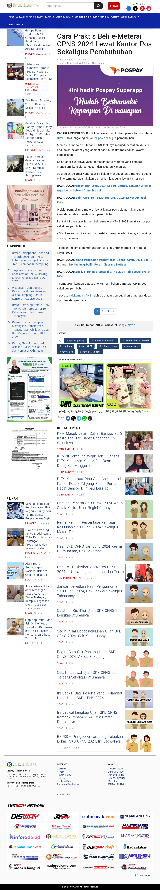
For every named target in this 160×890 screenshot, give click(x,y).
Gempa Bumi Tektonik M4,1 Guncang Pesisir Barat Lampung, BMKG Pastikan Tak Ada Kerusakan (37, 39)
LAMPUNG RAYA (63, 17)
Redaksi (61, 778)
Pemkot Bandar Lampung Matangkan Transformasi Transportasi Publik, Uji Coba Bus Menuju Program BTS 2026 (28, 330)
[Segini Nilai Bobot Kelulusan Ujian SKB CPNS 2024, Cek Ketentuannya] (139, 637)
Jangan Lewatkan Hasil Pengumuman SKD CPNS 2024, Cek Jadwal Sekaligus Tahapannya (89, 591)
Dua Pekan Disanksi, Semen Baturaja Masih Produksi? (38, 104)
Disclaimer (62, 768)
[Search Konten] (98, 6)
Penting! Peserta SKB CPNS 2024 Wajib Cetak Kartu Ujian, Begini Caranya (90, 505)
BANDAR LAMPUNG (25, 17)
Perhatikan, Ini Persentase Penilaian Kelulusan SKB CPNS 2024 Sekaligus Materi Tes (87, 527)
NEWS (11, 17)
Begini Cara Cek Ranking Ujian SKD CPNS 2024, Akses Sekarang (86, 654)
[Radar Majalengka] (62, 846)
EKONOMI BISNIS (83, 17)
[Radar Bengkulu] (135, 857)
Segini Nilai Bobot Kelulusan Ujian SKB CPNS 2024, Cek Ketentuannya (89, 634)
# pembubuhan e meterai (135, 340)
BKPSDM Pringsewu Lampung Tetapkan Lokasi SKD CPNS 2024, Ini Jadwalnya (90, 739)
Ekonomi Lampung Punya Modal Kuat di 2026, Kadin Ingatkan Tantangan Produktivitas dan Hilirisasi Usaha (38, 539)
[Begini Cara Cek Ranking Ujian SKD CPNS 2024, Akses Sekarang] (139, 657)
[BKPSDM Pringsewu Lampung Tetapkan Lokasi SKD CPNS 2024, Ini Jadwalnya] (139, 742)
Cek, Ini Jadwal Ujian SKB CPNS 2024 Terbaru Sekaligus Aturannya (88, 675)
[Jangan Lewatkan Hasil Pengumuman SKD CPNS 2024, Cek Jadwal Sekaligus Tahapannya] (139, 593)
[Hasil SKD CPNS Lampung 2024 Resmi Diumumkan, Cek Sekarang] (139, 552)
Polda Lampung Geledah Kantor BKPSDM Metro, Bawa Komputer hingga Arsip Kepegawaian (35, 166)
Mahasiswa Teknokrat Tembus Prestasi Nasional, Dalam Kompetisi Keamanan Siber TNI (38, 71)
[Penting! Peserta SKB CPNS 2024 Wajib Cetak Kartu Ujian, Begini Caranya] (139, 509)
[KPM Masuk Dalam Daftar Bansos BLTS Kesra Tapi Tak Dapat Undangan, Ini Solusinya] (139, 440)
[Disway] (25, 816)
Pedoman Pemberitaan (68, 784)
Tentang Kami (64, 781)
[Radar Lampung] (62, 836)
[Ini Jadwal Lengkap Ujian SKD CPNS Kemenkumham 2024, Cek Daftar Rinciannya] (139, 719)
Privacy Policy (64, 775)
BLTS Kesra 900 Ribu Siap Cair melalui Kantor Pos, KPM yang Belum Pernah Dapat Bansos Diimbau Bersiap (89, 483)
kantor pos (96, 138)
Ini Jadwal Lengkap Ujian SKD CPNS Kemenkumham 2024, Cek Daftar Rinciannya (87, 717)
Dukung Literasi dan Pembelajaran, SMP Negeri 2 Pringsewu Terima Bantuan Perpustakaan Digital (38, 511)
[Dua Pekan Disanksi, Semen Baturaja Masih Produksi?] (15, 107)
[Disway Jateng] (98, 836)
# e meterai (66, 346)
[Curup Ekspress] (62, 857)
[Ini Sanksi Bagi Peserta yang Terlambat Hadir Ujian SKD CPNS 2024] (139, 699)
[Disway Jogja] (98, 846)
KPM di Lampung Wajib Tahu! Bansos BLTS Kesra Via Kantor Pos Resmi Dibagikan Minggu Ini (88, 461)
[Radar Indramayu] (25, 826)
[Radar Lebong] (25, 867)
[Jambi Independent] (98, 826)
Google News (126, 325)
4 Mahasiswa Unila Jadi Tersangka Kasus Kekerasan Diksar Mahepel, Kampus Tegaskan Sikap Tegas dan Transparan (37, 597)
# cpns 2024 (85, 346)
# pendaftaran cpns (90, 351)
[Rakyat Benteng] (98, 867)
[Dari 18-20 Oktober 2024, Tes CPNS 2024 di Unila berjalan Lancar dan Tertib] (139, 573)
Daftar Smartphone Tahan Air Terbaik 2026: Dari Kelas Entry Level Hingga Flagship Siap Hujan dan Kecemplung (28, 258)
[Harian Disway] (62, 816)
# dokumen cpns (108, 346)
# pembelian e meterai (103, 340)
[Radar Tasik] (98, 816)
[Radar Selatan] (135, 867)
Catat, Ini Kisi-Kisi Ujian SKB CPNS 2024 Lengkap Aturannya (90, 613)
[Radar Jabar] (135, 846)
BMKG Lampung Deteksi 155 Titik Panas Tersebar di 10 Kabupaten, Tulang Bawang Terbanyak (28, 310)
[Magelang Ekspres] (135, 836)
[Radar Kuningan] (25, 846)
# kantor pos (66, 351)
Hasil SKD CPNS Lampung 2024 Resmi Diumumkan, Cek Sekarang (89, 549)
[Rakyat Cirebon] (62, 826)
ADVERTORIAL (13, 24)
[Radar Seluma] (62, 867)
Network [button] (115, 6)
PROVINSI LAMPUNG (44, 17)
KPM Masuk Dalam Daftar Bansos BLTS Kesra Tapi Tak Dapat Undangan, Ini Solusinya (89, 438)
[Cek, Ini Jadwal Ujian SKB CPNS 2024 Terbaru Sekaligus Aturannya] (139, 678)
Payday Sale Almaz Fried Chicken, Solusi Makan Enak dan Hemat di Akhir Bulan (28, 347)
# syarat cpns (131, 346)
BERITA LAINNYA (128, 17)
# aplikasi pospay (75, 340)
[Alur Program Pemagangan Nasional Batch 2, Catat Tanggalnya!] (15, 570)
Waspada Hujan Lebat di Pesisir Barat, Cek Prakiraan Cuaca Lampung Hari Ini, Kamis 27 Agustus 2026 (27, 293)
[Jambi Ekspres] (135, 826)
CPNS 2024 (64, 138)
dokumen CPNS (81, 296)
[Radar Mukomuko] (98, 857)
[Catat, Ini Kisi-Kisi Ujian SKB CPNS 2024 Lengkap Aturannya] (139, 616)
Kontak (60, 772)
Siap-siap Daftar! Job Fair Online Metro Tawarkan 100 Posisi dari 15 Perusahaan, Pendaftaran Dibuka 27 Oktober (38, 629)
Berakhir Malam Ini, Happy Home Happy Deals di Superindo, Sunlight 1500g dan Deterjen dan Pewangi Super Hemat (38, 134)
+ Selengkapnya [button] (143, 875)
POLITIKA (115, 17)
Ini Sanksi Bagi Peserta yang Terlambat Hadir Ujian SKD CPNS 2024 (89, 696)
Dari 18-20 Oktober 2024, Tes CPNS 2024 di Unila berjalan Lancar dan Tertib (90, 570)
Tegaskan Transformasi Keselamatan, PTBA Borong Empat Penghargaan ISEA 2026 (27, 276)
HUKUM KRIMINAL (100, 17)
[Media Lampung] (135, 816)
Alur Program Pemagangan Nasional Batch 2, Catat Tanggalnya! (36, 569)
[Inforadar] (25, 836)
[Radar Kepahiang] (25, 857)
